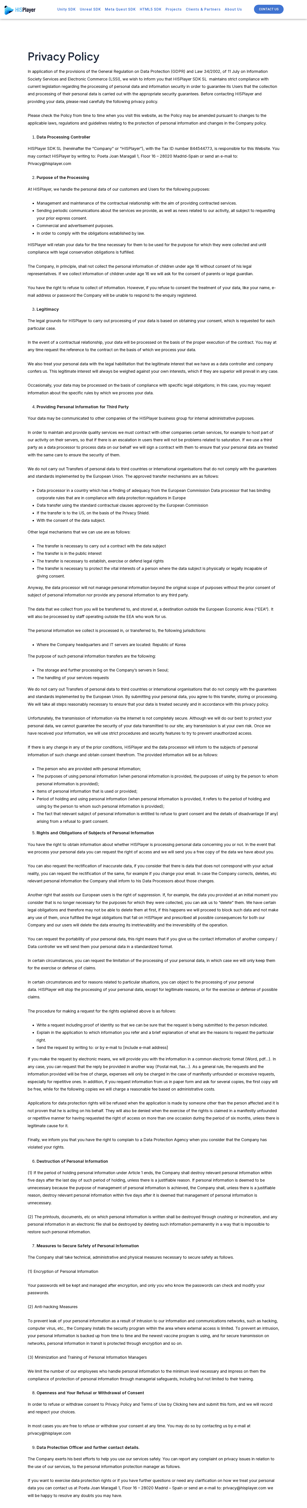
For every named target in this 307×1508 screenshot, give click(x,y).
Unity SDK (66, 9)
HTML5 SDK (151, 9)
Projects (174, 9)
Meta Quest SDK (120, 9)
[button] (269, 9)
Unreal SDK (90, 9)
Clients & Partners (203, 9)
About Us (233, 9)
